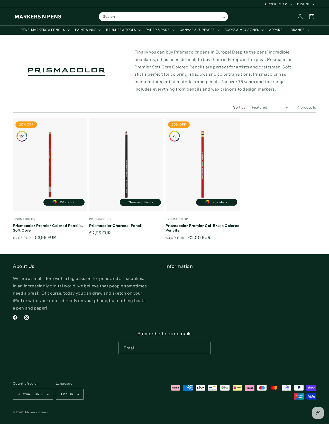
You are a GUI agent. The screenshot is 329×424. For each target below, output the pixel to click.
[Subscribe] (205, 348)
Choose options (140, 202)
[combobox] (163, 16)
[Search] (223, 16)
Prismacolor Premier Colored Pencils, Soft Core (48, 228)
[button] (44, 30)
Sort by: (239, 107)
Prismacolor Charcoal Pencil (115, 225)
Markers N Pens (36, 412)
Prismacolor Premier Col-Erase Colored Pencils (203, 228)
